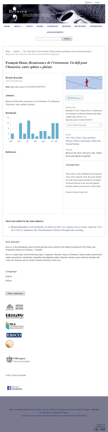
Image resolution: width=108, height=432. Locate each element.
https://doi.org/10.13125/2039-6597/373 (27, 86)
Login (97, 2)
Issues (29, 26)
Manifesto (52, 26)
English (9, 276)
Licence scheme (72, 192)
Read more (56, 260)
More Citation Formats (77, 125)
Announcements (55, 32)
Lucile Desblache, (58, 226)
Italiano (9, 280)
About (17, 26)
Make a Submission (15, 293)
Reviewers (80, 26)
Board (40, 26)
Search (67, 39)
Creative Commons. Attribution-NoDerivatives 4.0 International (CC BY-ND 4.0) (57, 415)
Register (88, 2)
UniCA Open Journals (16, 375)
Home (7, 26)
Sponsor (66, 26)
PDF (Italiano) (75, 98)
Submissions (96, 26)
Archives (16, 51)
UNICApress (46, 412)
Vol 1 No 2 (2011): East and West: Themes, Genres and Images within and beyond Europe (57, 51)
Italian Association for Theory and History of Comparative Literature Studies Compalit (57, 409)
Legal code (83, 192)
